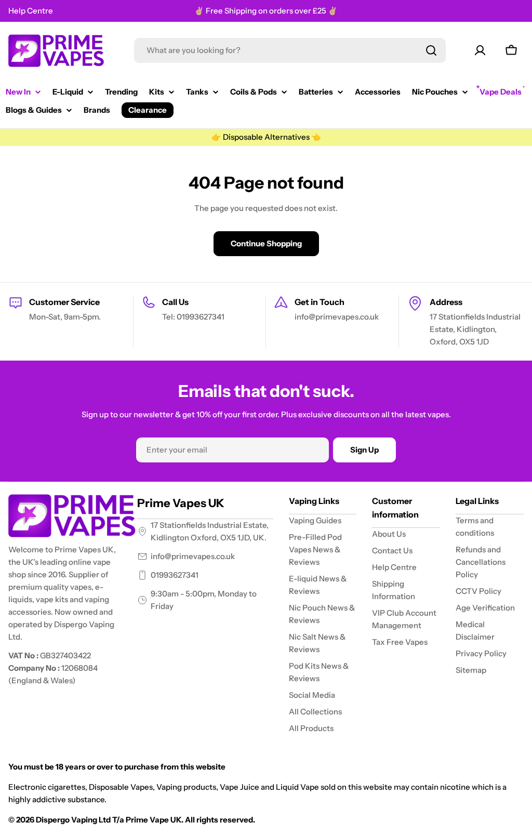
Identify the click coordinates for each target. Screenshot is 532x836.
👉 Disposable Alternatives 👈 (266, 137)
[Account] (480, 50)
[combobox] (290, 50)
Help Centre (30, 11)
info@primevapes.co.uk (193, 556)
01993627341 (174, 575)
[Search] (431, 50)
